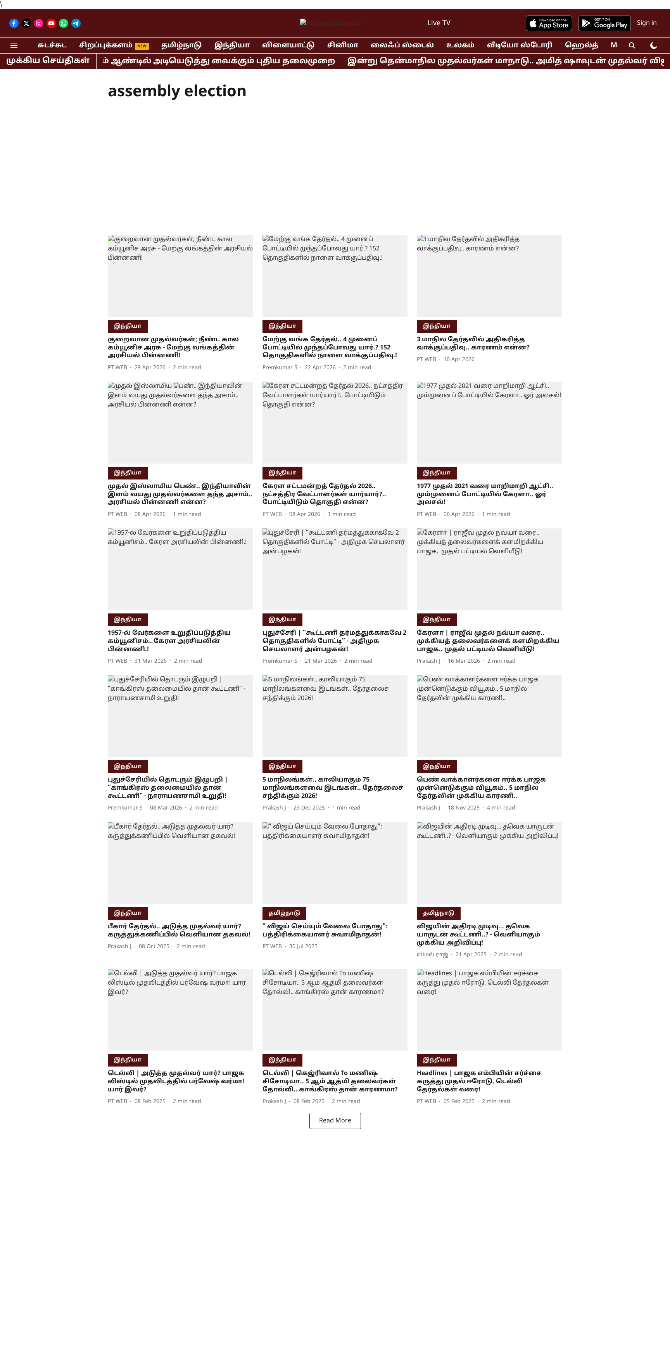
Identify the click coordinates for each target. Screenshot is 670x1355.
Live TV (439, 23)
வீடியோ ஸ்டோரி (520, 45)
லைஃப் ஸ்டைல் (402, 45)
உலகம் (460, 45)
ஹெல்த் (581, 45)
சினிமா (342, 45)
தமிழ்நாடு (181, 45)
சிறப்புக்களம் (106, 45)
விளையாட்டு (288, 45)
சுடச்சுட (52, 45)
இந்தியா (232, 45)
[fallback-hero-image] (180, 276)
